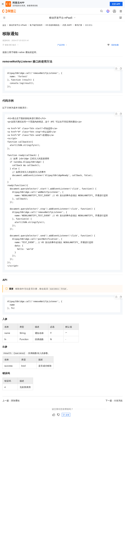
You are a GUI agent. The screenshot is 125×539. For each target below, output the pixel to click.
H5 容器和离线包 (52, 25)
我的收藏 (115, 44)
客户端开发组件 (36, 25)
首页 (4, 25)
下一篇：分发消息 (114, 400)
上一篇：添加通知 (11, 400)
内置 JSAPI (67, 25)
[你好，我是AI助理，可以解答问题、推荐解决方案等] (108, 11)
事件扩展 (78, 25)
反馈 (67, 414)
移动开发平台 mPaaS (18, 25)
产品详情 (61, 44)
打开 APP (116, 4)
